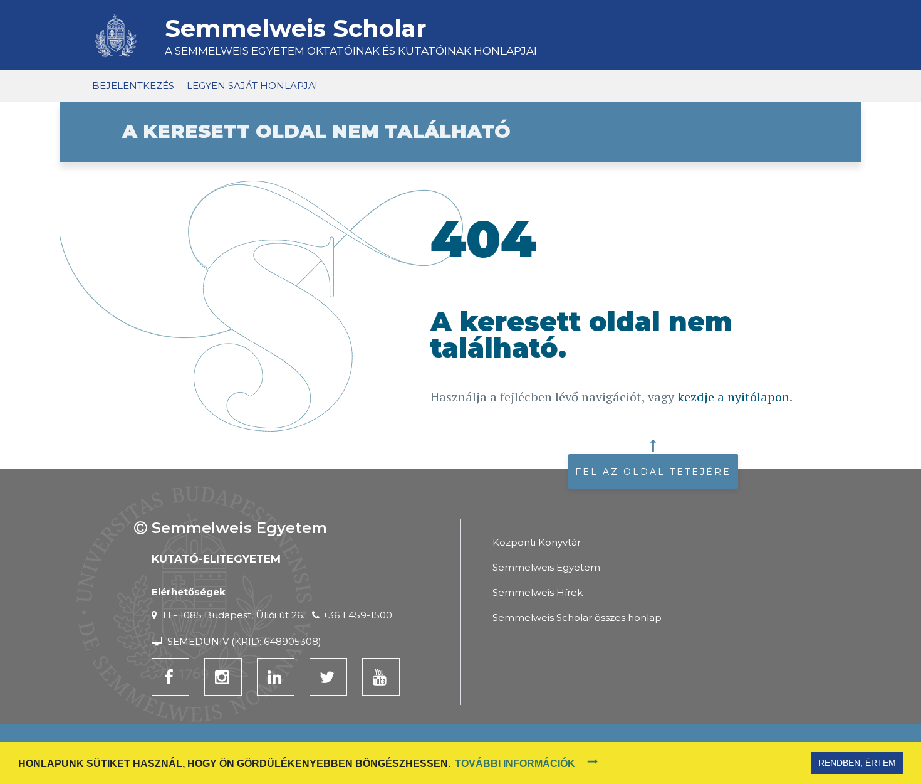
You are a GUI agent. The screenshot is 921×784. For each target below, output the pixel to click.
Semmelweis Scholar (295, 28)
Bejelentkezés (133, 86)
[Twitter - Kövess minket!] (328, 677)
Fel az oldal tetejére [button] (653, 471)
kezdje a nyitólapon (733, 396)
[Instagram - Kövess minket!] (223, 677)
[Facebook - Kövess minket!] (170, 677)
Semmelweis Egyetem (546, 567)
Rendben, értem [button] (857, 763)
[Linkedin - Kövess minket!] (275, 677)
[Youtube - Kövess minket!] (381, 677)
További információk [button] (515, 763)
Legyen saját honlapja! (252, 86)
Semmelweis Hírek (537, 592)
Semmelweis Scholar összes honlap (577, 617)
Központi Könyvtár (536, 542)
